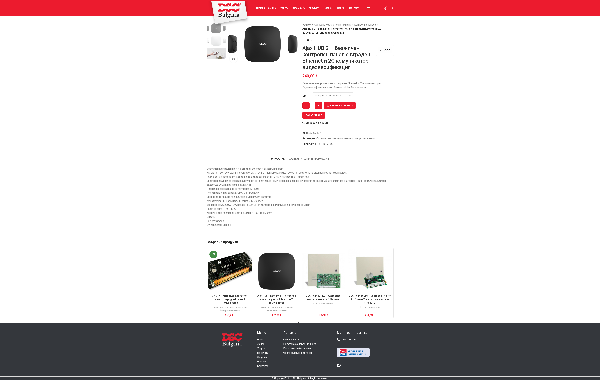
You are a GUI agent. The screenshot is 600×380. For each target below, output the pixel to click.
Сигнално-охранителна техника (332, 24)
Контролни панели (365, 24)
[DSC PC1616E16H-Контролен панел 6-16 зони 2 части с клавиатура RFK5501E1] (370, 271)
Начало (306, 24)
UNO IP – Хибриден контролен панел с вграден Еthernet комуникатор (230, 299)
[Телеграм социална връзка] (331, 144)
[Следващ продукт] (312, 40)
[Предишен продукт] (304, 40)
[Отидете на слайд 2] (301, 322)
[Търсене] (392, 8)
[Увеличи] (233, 59)
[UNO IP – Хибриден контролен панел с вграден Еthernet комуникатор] (230, 271)
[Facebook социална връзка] (315, 144)
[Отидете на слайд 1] (298, 322)
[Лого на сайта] (229, 14)
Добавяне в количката (340, 105)
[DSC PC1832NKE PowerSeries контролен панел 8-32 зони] (323, 271)
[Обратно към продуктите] (308, 40)
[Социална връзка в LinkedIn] (327, 144)
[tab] (278, 157)
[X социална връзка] (319, 144)
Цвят (305, 95)
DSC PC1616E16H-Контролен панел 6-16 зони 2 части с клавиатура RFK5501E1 (370, 299)
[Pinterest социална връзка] (324, 144)
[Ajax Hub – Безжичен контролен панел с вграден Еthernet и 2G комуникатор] (276, 271)
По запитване (314, 115)
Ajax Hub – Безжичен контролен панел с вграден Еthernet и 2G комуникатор (276, 299)
